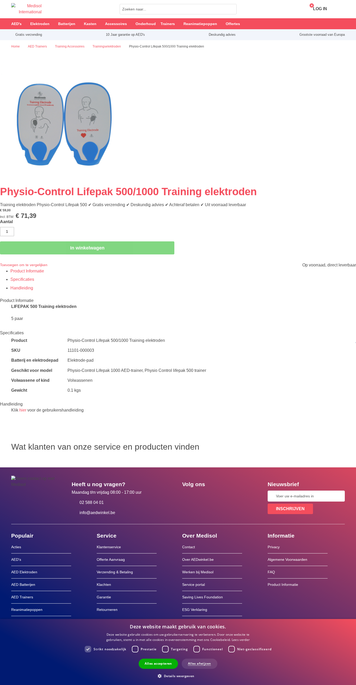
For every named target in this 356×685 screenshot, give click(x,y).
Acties (16, 547)
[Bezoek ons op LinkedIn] (202, 496)
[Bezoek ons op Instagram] (217, 496)
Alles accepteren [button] (158, 663)
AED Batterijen (23, 584)
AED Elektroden (24, 572)
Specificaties (22, 279)
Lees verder (241, 640)
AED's (16, 559)
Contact (188, 547)
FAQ (271, 572)
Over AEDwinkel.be (198, 559)
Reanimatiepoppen (26, 609)
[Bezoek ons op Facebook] (187, 496)
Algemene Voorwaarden (287, 559)
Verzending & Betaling (115, 572)
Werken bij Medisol (197, 572)
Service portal (193, 584)
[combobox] (178, 9)
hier (22, 410)
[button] (178, 676)
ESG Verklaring (194, 609)
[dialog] (178, 652)
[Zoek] (231, 9)
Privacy (274, 547)
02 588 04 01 (91, 502)
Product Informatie (27, 271)
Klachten (104, 584)
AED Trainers (22, 597)
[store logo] (26, 9)
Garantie (104, 597)
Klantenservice (109, 547)
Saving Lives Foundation (202, 597)
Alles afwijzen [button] (199, 663)
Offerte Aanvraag (111, 559)
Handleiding (21, 288)
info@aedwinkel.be (97, 512)
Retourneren (107, 609)
